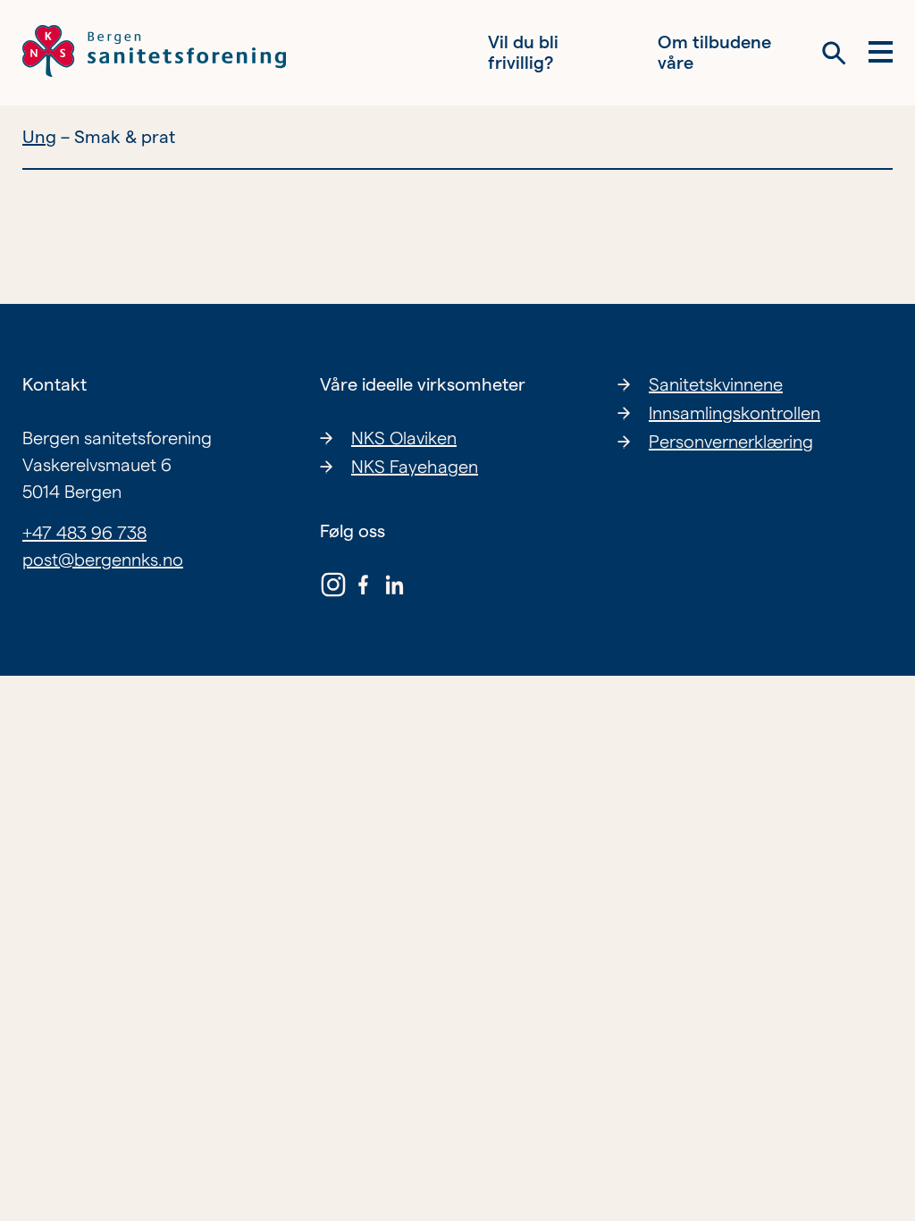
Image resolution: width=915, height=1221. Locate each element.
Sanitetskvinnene (716, 384)
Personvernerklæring (731, 441)
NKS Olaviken (404, 438)
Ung (39, 137)
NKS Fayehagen (414, 466)
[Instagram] (333, 588)
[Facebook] (363, 588)
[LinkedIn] (394, 588)
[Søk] (834, 53)
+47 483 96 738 (84, 533)
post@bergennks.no (102, 559)
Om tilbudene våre (714, 52)
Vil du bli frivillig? (523, 52)
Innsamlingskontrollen (734, 413)
